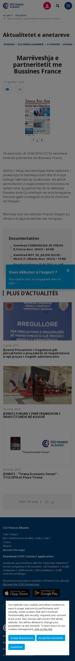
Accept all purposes (21, 638)
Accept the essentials (50, 638)
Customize (16, 647)
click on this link (43, 629)
